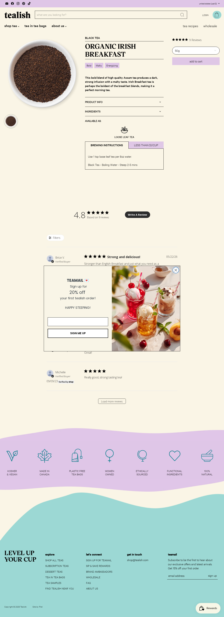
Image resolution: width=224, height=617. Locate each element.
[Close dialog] (176, 270)
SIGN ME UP (78, 333)
